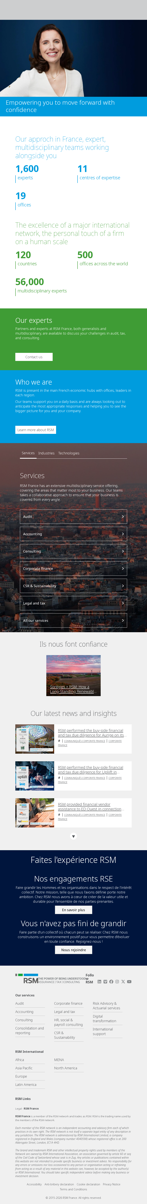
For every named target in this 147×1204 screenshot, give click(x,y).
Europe (21, 1076)
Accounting (24, 1011)
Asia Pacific (24, 1068)
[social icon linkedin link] (99, 982)
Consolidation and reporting (29, 1030)
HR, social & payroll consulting (68, 1022)
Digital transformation (104, 1018)
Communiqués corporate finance (84, 741)
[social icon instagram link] (117, 982)
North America (65, 1068)
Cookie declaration (88, 1184)
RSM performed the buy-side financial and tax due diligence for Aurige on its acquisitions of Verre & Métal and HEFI (91, 732)
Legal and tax (64, 1011)
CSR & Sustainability (64, 1035)
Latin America (25, 1084)
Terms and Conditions (73, 1189)
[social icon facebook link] (111, 982)
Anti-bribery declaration (59, 1184)
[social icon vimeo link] (105, 982)
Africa (19, 1059)
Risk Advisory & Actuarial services (106, 1005)
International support (103, 1031)
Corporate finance (68, 1003)
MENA (59, 1059)
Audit (19, 1003)
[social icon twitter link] (123, 982)
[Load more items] (73, 836)
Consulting (24, 1020)
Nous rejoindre (73, 950)
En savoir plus (73, 910)
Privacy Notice (111, 1184)
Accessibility (34, 1184)
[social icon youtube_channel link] (129, 982)
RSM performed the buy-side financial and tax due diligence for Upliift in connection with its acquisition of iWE (90, 769)
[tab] (28, 453)
